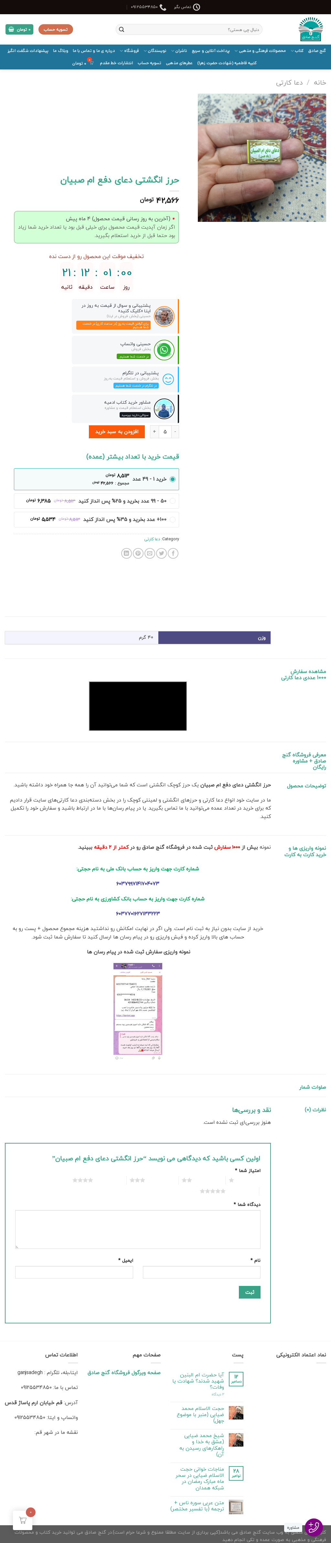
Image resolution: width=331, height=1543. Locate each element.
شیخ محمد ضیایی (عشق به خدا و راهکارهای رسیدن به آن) (201, 1445)
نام (256, 1260)
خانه (320, 82)
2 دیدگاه (217, 1394)
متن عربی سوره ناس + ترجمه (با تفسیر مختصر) (197, 1506)
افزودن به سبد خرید (116, 431)
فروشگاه (131, 51)
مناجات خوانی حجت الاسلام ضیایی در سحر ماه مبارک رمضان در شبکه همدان (200, 1478)
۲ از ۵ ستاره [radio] (207, 1180)
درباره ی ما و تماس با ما (94, 51)
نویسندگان (157, 51)
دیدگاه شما (247, 1204)
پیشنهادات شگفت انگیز (28, 51)
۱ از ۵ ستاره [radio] (249, 1180)
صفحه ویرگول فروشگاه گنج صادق (124, 1372)
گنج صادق (317, 51)
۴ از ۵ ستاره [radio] (108, 1180)
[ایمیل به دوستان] (149, 553)
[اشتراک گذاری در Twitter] (161, 553)
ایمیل (125, 1260)
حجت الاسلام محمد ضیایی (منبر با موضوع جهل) (200, 1414)
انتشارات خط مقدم (116, 63)
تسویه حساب (149, 63)
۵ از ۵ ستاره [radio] (241, 1191)
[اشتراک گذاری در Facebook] (173, 553)
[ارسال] (121, 29)
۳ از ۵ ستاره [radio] (160, 1180)
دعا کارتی (289, 82)
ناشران (181, 51)
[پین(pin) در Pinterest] (138, 553)
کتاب (299, 51)
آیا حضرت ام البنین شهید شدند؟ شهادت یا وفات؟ (198, 1381)
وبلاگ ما (60, 51)
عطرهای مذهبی (179, 63)
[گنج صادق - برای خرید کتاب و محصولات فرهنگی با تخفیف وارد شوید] (299, 29)
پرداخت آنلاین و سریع (211, 51)
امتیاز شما (248, 1170)
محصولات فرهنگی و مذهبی (262, 51)
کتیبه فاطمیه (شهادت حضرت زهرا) (227, 63)
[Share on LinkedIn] (126, 553)
